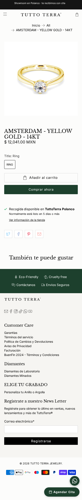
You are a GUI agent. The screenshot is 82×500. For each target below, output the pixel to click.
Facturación (12, 350)
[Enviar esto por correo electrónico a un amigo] (39, 234)
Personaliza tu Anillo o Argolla (24, 392)
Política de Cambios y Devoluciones (28, 341)
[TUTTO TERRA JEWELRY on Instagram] (16, 312)
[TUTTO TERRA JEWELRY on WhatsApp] (25, 312)
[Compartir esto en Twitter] (8, 234)
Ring (10, 164)
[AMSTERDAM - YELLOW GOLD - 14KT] (41, 79)
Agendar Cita (64, 492)
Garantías (10, 332)
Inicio (36, 25)
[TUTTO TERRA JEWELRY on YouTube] (30, 312)
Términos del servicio (18, 337)
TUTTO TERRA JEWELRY (46, 463)
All (48, 25)
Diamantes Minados (17, 375)
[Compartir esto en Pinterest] (29, 234)
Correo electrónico (19, 421)
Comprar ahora (41, 189)
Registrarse (41, 441)
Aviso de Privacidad (18, 346)
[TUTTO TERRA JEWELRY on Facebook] (11, 312)
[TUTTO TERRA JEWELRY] (41, 14)
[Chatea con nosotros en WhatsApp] (74, 481)
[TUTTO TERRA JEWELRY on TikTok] (20, 312)
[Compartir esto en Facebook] (18, 234)
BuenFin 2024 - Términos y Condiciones (31, 355)
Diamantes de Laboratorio (22, 371)
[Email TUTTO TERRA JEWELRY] (6, 312)
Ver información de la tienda (27, 220)
